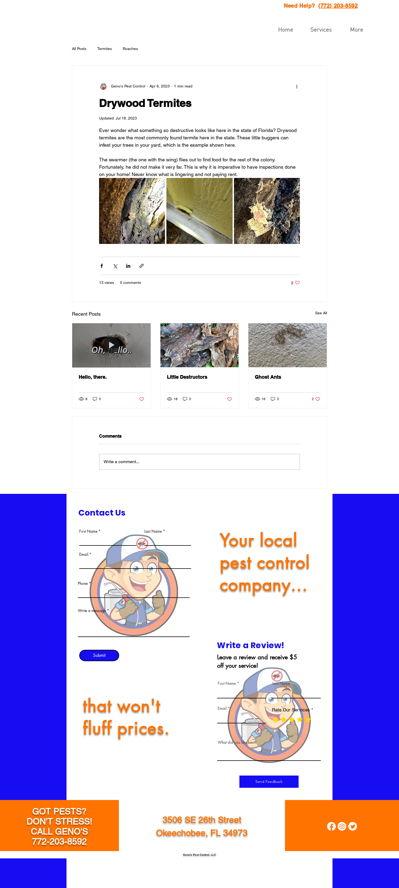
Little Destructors (187, 377)
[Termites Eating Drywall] (111, 345)
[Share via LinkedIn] (128, 265)
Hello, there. (93, 377)
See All (321, 313)
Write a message (92, 611)
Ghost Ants (268, 377)
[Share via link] (141, 265)
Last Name (153, 531)
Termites (104, 48)
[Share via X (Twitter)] (115, 265)
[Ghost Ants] (287, 345)
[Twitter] (352, 826)
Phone (83, 583)
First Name (88, 531)
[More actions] (296, 86)
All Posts (79, 48)
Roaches (130, 48)
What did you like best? (237, 742)
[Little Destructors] (199, 345)
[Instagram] (342, 826)
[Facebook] (331, 826)
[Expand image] (132, 211)
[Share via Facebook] (101, 265)
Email (83, 554)
